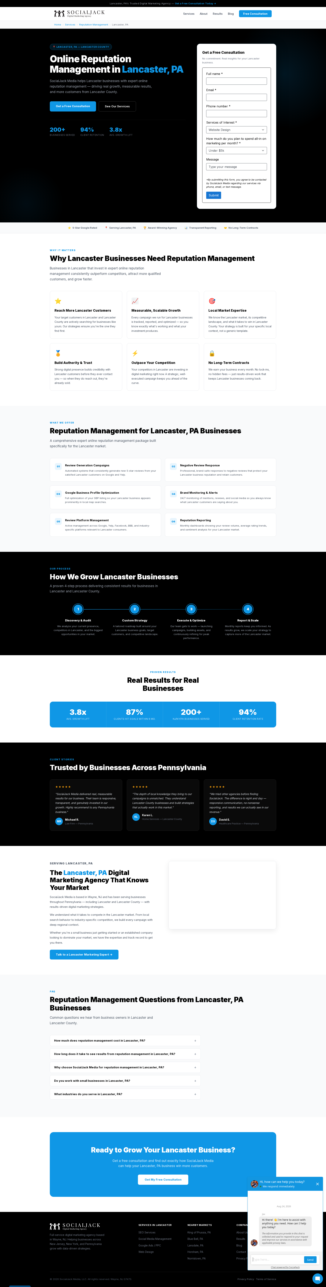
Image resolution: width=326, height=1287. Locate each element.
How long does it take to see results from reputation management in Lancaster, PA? (125, 1054)
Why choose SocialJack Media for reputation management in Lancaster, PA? (125, 1067)
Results (218, 13)
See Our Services (117, 106)
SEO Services (146, 1232)
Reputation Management (93, 24)
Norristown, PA (197, 1258)
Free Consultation (255, 13)
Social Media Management (154, 1238)
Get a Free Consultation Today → (195, 3)
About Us (242, 1232)
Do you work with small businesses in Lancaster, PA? (125, 1081)
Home (57, 24)
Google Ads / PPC (149, 1245)
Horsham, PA (195, 1251)
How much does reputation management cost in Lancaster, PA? (125, 1041)
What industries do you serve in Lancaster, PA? (125, 1094)
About (204, 13)
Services (189, 13)
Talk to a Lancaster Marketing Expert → (84, 954)
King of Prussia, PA (199, 1232)
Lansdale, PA (195, 1245)
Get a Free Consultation (73, 106)
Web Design (146, 1251)
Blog (231, 13)
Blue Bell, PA (195, 1238)
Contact (241, 1251)
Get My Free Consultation (163, 1179)
